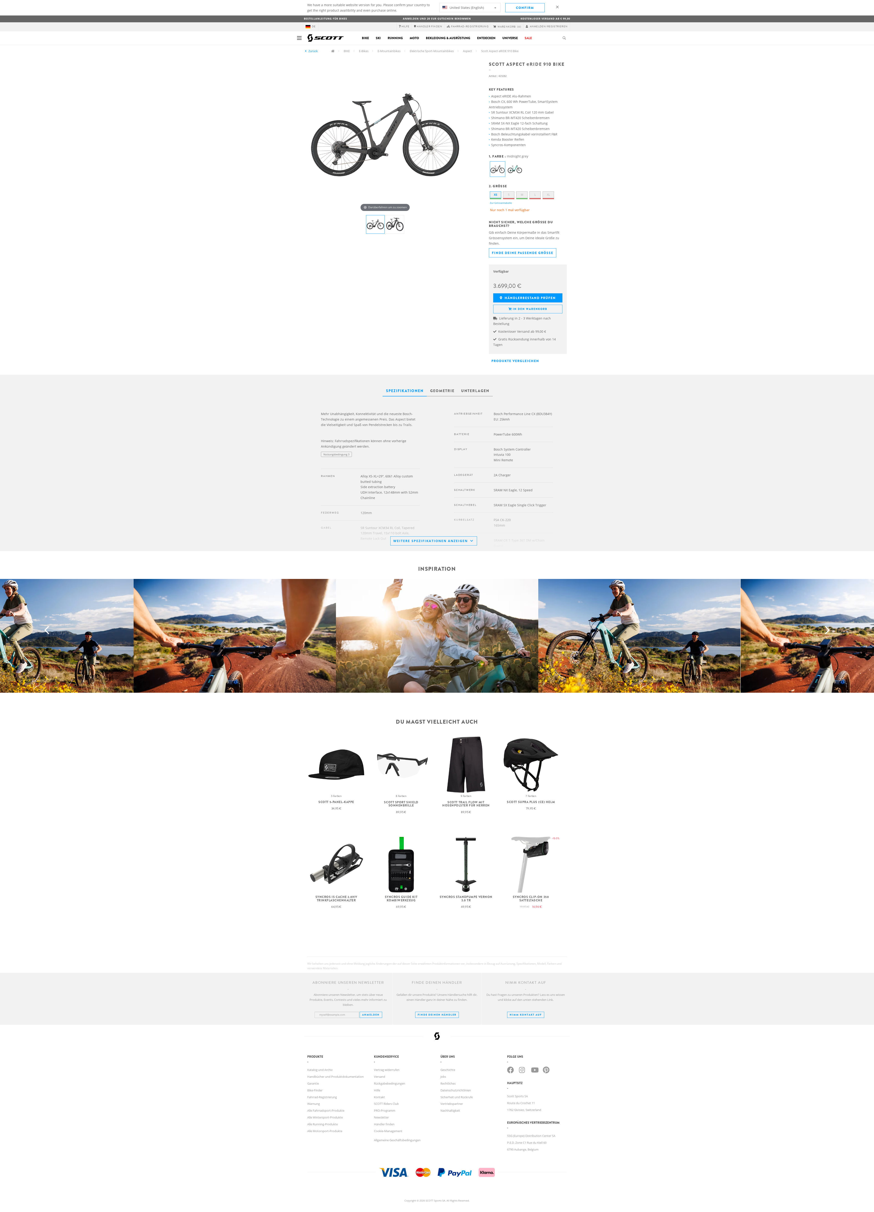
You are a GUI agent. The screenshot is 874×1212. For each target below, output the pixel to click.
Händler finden (384, 1124)
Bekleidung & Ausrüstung (448, 38)
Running (395, 38)
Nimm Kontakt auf (526, 1015)
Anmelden (371, 1015)
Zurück (313, 51)
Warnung (313, 1104)
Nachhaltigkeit (450, 1110)
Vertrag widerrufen (386, 1070)
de (314, 26)
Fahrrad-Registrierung (322, 1097)
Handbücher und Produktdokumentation (335, 1077)
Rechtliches (448, 1083)
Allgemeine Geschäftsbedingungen (397, 1140)
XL (548, 195)
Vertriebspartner (451, 1104)
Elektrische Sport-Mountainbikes (432, 51)
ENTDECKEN (486, 38)
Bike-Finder (315, 1090)
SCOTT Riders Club (386, 1104)
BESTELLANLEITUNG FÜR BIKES (325, 18)
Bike (365, 38)
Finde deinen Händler (437, 1015)
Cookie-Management (388, 1131)
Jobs (443, 1077)
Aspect (467, 51)
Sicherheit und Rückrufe (456, 1097)
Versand (379, 1077)
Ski (378, 38)
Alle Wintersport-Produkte (325, 1117)
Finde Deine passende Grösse (522, 253)
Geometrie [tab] (442, 390)
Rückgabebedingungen (389, 1083)
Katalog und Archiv (320, 1070)
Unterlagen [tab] (475, 390)
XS (495, 195)
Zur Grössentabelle (501, 203)
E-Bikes (363, 51)
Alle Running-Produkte (322, 1124)
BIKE (347, 51)
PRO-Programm (384, 1110)
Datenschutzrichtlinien (455, 1090)
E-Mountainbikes (389, 51)
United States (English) (466, 7)
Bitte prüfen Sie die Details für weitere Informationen (352, 463)
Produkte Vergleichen (515, 361)
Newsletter (381, 1117)
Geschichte (447, 1070)
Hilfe (377, 1090)
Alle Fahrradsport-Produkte (325, 1110)
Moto (414, 38)
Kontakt (379, 1097)
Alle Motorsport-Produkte (324, 1131)
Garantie (313, 1083)
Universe (510, 38)
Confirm (525, 7)
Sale (528, 38)
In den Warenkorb (530, 309)
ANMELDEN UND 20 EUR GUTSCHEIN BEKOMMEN (437, 18)
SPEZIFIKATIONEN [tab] (405, 390)
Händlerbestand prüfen (529, 298)
